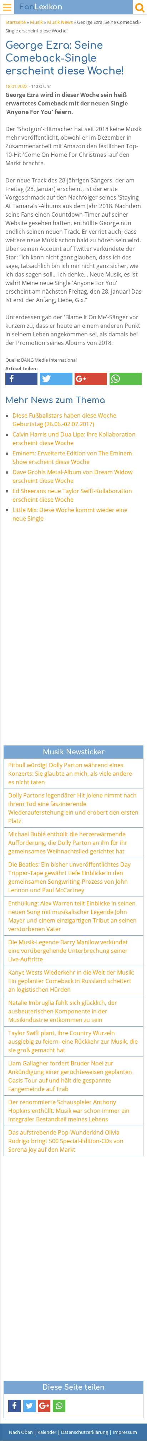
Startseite (15, 22)
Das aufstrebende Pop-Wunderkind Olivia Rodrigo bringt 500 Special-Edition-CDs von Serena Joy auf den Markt (65, 1140)
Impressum (125, 1432)
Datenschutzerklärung (84, 1432)
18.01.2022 (16, 86)
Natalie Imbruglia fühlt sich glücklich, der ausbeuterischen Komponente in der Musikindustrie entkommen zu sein (62, 1011)
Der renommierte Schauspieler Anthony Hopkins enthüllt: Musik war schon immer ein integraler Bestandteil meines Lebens (69, 1110)
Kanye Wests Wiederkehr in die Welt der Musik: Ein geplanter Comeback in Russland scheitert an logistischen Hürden (71, 981)
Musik (36, 22)
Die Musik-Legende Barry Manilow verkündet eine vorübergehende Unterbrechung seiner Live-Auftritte (68, 950)
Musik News (60, 22)
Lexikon (41, 7)
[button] (21, 379)
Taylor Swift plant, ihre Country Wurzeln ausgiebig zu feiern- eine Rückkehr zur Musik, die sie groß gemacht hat (73, 1041)
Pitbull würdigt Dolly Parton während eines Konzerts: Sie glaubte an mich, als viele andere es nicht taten (70, 773)
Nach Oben (21, 1432)
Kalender (46, 1432)
